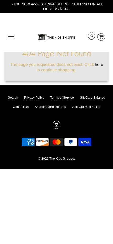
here (99, 64)
